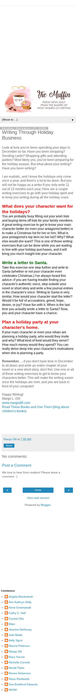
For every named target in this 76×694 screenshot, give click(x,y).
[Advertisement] (38, 44)
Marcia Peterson (19, 645)
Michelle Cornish (19, 662)
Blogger (45, 504)
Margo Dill (15, 651)
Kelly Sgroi (15, 640)
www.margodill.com (16, 402)
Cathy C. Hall (17, 613)
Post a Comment (16, 465)
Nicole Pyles (16, 667)
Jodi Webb (15, 635)
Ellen (12, 624)
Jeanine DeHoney (20, 629)
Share (9, 445)
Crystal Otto (16, 618)
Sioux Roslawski (19, 678)
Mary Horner (17, 657)
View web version (38, 497)
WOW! (13, 689)
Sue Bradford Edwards (23, 684)
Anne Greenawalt (20, 607)
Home (38, 490)
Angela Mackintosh (21, 596)
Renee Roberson (20, 673)
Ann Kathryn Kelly (20, 602)
